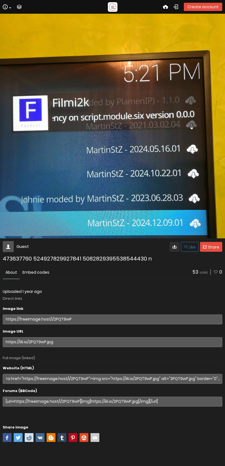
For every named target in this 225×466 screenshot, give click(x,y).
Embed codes (35, 272)
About (11, 272)
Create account (203, 7)
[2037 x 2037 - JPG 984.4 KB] (174, 247)
